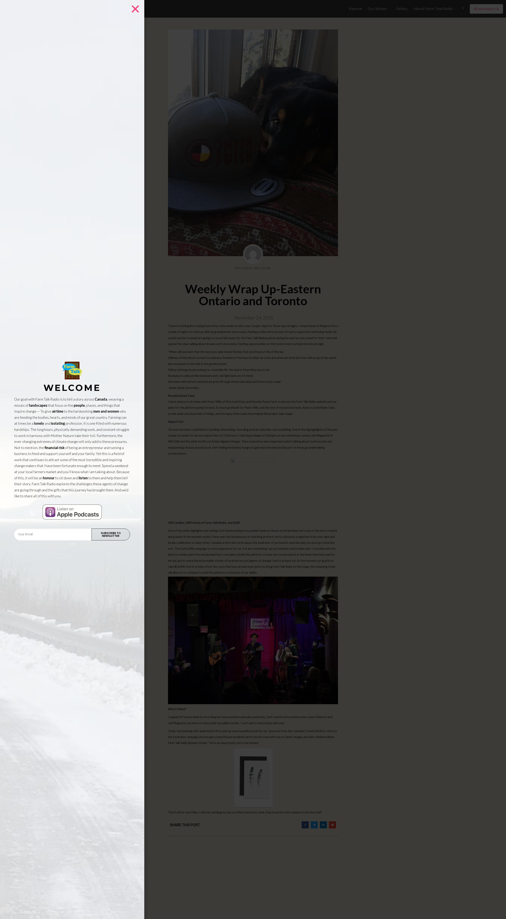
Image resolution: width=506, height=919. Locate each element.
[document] (253, 459)
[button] (135, 9)
